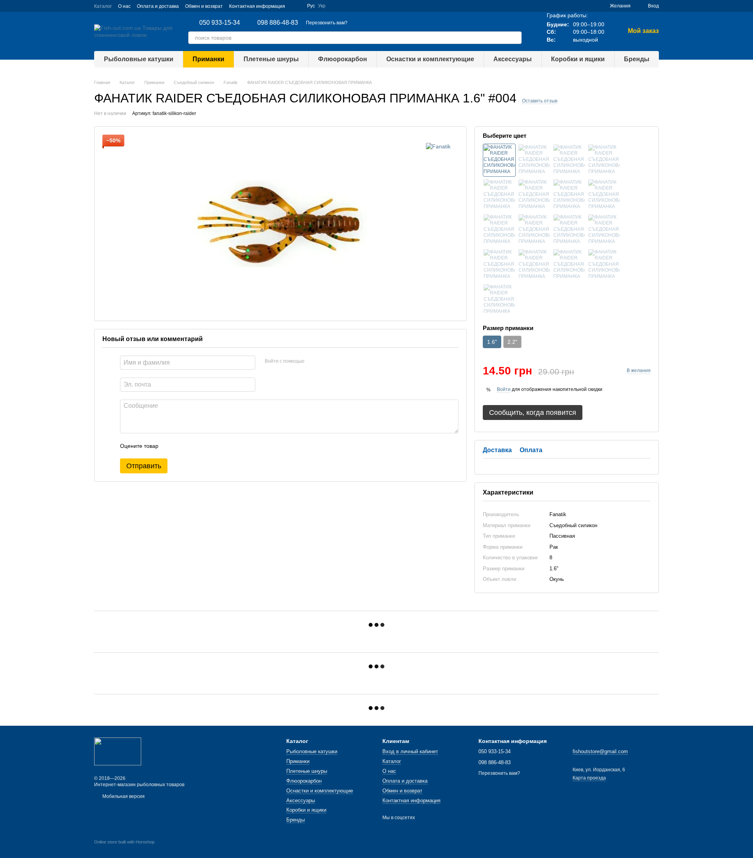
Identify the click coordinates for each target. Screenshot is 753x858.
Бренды (636, 59)
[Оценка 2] (184, 446)
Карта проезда (589, 778)
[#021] (603, 230)
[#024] (569, 264)
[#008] (603, 195)
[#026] (499, 299)
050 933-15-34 (219, 23)
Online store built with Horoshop (124, 842)
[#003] (603, 160)
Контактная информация (257, 6)
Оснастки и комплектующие (430, 59)
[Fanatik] (438, 146)
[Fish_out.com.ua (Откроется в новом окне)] (296, 6)
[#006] (534, 195)
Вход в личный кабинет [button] (410, 751)
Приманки (208, 59)
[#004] (499, 160)
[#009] (499, 230)
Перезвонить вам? (326, 23)
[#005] (499, 195)
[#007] (569, 195)
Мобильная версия (123, 796)
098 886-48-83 (277, 23)
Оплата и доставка (158, 6)
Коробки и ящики (578, 59)
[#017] (534, 230)
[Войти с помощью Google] (313, 361)
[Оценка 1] (171, 446)
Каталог (103, 6)
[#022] (499, 264)
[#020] (569, 230)
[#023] (534, 264)
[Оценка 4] (209, 446)
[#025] (603, 264)
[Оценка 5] (221, 446)
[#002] (569, 160)
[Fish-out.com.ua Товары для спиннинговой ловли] (117, 751)
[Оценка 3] (196, 446)
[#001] (534, 160)
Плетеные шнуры (271, 59)
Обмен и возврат (204, 6)
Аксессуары (512, 59)
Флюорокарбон (342, 59)
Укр (322, 6)
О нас (124, 6)
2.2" (512, 342)
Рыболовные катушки (138, 59)
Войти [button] (504, 389)
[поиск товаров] (515, 37)
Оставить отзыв (539, 101)
